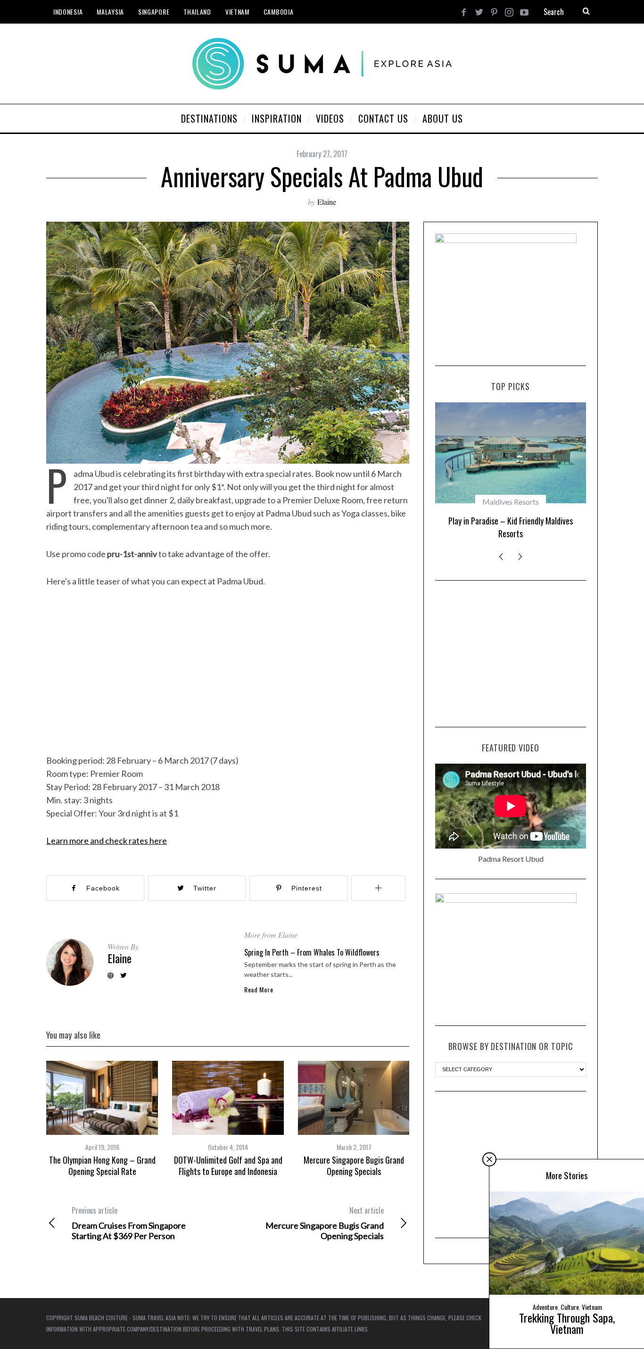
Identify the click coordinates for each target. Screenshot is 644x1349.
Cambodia (279, 12)
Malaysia (110, 12)
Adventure (545, 1307)
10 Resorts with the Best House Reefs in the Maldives (510, 527)
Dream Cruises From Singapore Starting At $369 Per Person (129, 1223)
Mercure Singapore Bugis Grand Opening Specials (354, 1165)
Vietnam (237, 12)
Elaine (326, 202)
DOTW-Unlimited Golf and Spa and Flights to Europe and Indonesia (228, 1165)
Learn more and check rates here (106, 840)
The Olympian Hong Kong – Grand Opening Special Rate (102, 1165)
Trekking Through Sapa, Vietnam (567, 1323)
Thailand (197, 12)
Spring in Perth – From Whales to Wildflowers (312, 952)
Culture (570, 1307)
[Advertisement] (510, 654)
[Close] (489, 1159)
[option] (102, 1119)
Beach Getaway (510, 501)
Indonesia (68, 12)
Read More (258, 989)
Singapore (153, 12)
